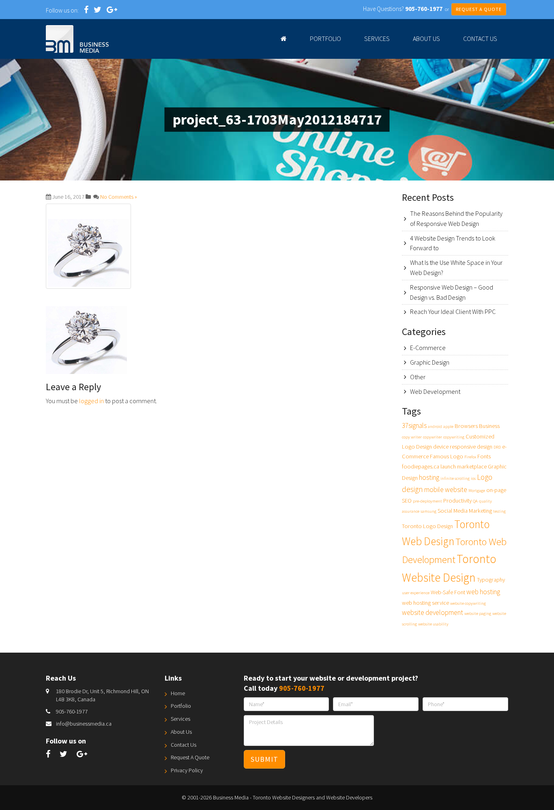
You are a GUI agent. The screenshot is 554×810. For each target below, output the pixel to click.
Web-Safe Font (448, 592)
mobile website (445, 489)
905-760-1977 (72, 711)
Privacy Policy (187, 770)
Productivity (457, 500)
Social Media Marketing (465, 510)
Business (489, 426)
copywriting (453, 437)
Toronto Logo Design (427, 526)
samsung (428, 511)
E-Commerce (428, 348)
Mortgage (476, 490)
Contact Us (480, 38)
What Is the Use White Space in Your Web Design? (456, 267)
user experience (415, 592)
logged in (91, 401)
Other (417, 377)
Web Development (435, 391)
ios (473, 478)
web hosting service (425, 602)
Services (377, 38)
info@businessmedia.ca (84, 723)
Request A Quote (190, 757)
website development (432, 612)
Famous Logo (446, 456)
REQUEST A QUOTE (479, 9)
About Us (426, 38)
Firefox (470, 457)
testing (499, 511)
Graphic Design (429, 362)
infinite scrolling (455, 478)
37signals (414, 425)
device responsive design (462, 446)
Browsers (466, 426)
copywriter (432, 437)
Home (178, 693)
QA (475, 501)
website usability (433, 624)
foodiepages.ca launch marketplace (444, 466)
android (435, 426)
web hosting (483, 591)
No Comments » (118, 196)
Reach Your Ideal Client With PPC (453, 311)
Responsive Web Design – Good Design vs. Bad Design (451, 292)
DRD (497, 447)
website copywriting (468, 603)
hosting (429, 477)
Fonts (484, 456)
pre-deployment (427, 501)
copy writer (412, 437)
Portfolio (325, 38)
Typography (491, 579)
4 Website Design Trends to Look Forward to (452, 243)
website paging (477, 613)
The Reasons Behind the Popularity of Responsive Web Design (456, 218)
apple (448, 426)
